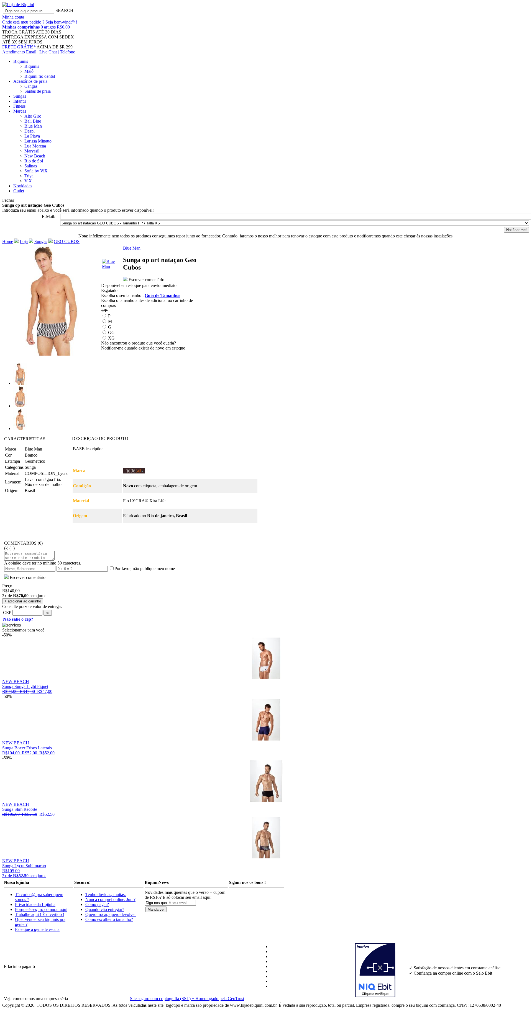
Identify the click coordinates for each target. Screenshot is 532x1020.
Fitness (19, 106)
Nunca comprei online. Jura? (110, 899)
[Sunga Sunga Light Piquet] (266, 677)
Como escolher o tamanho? (109, 919)
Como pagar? (97, 904)
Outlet (18, 190)
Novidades (22, 185)
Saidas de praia (37, 91)
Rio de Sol (33, 161)
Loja (24, 241)
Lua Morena (35, 146)
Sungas (19, 96)
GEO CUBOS (67, 241)
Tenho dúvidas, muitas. (105, 894)
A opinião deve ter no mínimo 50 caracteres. (42, 563)
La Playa (32, 136)
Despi (29, 131)
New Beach (34, 156)
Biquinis (20, 61)
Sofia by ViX (36, 171)
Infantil (19, 101)
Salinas (30, 166)
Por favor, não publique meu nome (144, 568)
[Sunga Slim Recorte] (266, 800)
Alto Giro (32, 116)
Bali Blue (32, 121)
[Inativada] (381, 970)
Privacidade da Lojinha (35, 904)
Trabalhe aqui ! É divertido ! (39, 914)
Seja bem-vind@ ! (61, 22)
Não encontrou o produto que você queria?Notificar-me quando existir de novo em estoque (143, 345)
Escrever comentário (145, 279)
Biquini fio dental (39, 76)
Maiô (29, 71)
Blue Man (33, 126)
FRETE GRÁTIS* (19, 47)
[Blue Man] (112, 266)
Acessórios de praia (30, 81)
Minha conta (13, 17)
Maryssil (31, 151)
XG (111, 338)
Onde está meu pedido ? (23, 22)
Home (7, 241)
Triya (29, 176)
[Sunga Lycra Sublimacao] (266, 857)
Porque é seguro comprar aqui (41, 909)
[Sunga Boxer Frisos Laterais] (266, 739)
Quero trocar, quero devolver (110, 914)
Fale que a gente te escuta (37, 929)
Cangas (30, 86)
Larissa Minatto (38, 141)
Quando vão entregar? (104, 909)
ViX (28, 180)
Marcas (19, 111)
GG (111, 332)
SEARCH (64, 10)
